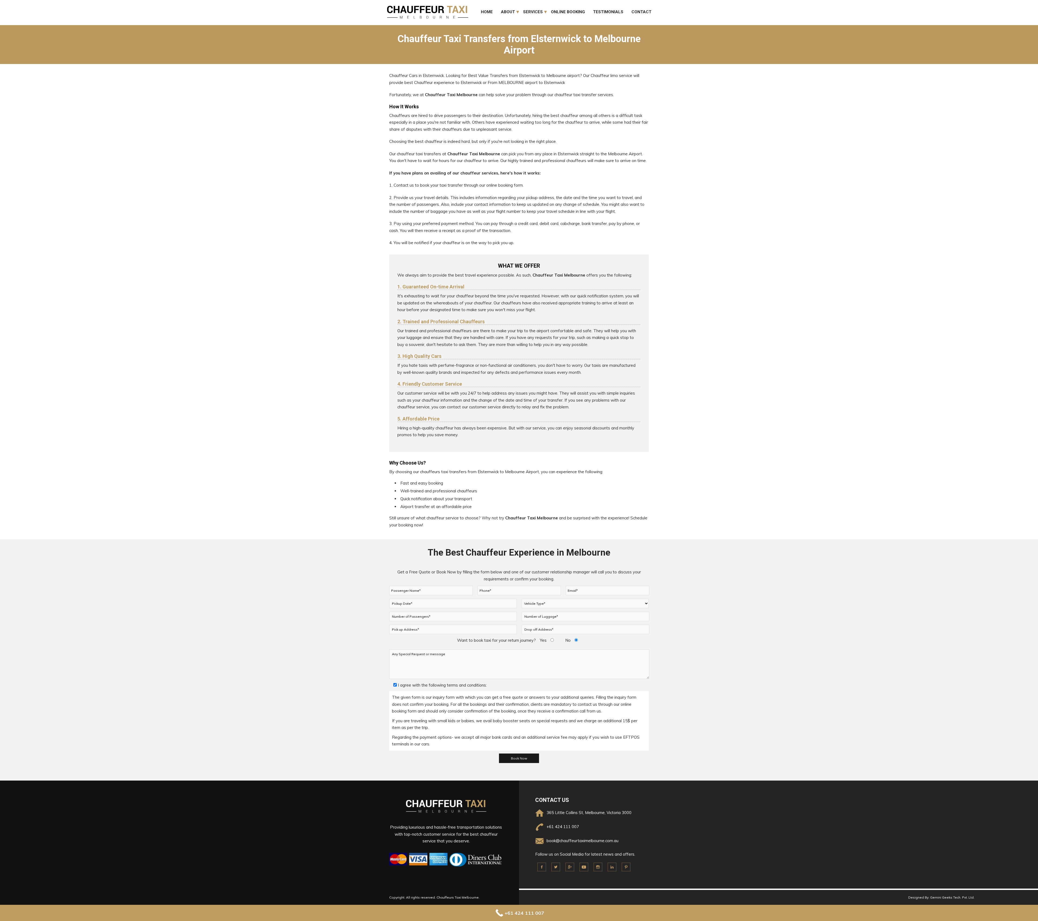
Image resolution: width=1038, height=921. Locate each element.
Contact (641, 11)
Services (533, 11)
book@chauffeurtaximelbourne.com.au (582, 840)
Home (487, 11)
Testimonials (608, 11)
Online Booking (568, 11)
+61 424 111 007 (563, 826)
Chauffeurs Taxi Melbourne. (458, 897)
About (508, 11)
